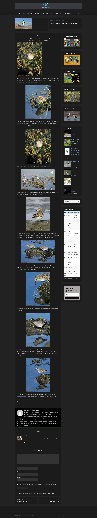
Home (19, 13)
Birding (42, 13)
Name (20, 465)
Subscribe (72, 297)
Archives (23, 13)
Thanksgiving (27, 404)
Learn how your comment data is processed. (45, 493)
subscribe (75, 23)
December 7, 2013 (32, 40)
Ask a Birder (29, 13)
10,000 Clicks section (22, 396)
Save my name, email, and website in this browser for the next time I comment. (37, 484)
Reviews (61, 13)
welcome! (65, 25)
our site (58, 23)
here (67, 278)
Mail (20, 471)
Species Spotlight (68, 13)
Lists (47, 13)
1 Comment (46, 40)
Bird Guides (36, 13)
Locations (52, 13)
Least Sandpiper (20, 404)
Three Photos (76, 13)
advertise (69, 23)
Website (19, 477)
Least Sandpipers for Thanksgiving (38, 38)
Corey (26, 436)
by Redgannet (39, 40)
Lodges (57, 13)
